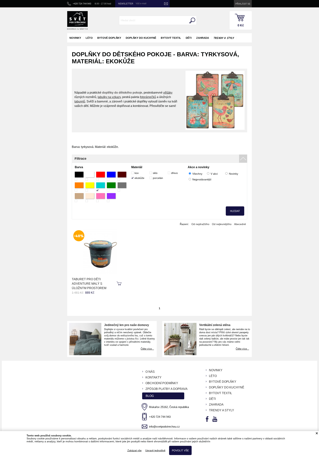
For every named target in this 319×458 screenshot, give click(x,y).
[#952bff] (111, 197)
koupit (119, 283)
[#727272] (122, 186)
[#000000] (79, 176)
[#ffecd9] (89, 197)
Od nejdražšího (200, 224)
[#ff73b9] (100, 197)
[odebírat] (166, 3)
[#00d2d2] (100, 186)
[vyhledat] (191, 20)
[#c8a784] (79, 197)
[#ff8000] (79, 186)
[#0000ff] (111, 176)
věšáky (167, 92)
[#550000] (122, 176)
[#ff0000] (100, 176)
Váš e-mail (141, 3)
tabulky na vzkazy (109, 97)
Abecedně (240, 224)
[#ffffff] (89, 176)
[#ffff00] (89, 186)
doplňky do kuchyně (141, 37)
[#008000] (111, 186)
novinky (75, 37)
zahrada (202, 37)
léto (89, 37)
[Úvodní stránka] (77, 20)
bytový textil (171, 37)
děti (189, 37)
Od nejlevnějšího (221, 224)
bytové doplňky (109, 37)
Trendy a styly (224, 38)
